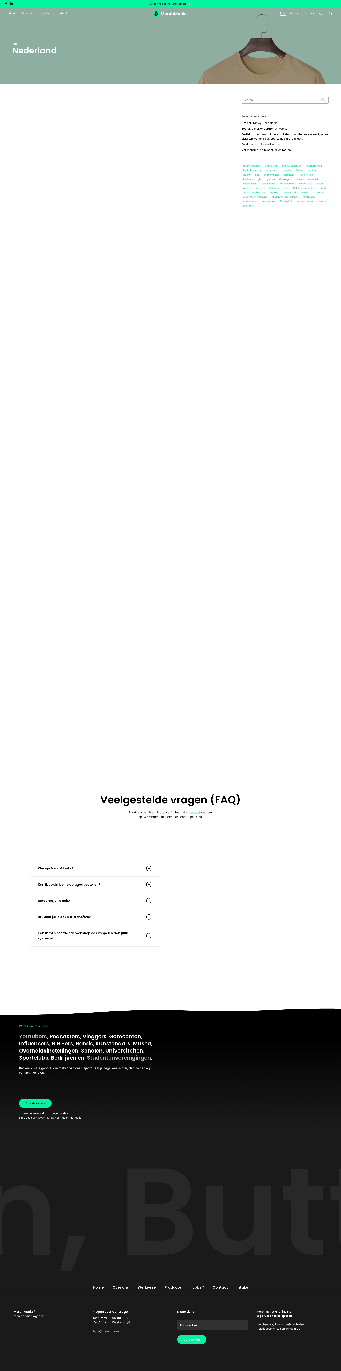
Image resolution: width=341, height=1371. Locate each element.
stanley (274, 192)
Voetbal (322, 201)
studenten (318, 192)
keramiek (313, 179)
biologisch (271, 170)
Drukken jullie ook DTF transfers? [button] (64, 917)
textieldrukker (305, 201)
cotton (313, 170)
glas (260, 179)
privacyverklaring (43, 1117)
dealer (247, 174)
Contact (300, 170)
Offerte (320, 183)
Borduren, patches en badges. (261, 144)
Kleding (22, 235)
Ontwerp (274, 187)
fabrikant (289, 174)
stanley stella (290, 192)
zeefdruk (248, 205)
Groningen (285, 179)
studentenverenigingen (285, 196)
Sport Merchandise (67, 712)
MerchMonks (287, 183)
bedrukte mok (314, 165)
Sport (323, 187)
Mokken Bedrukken (30, 321)
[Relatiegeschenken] (63, 598)
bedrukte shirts (252, 170)
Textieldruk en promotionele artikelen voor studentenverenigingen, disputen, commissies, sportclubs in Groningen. (285, 136)
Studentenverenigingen (119, 1058)
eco (257, 174)
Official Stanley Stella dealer (260, 123)
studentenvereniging (255, 196)
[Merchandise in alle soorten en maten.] (63, 495)
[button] (35, 1103)
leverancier (249, 183)
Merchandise (26, 509)
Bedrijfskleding (252, 165)
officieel (259, 187)
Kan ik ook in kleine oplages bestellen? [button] (69, 884)
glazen (271, 179)
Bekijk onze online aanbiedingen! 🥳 (170, 3)
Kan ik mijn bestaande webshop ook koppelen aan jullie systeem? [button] (83, 936)
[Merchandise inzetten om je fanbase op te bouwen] (63, 702)
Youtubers (33, 1036)
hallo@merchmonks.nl (108, 1331)
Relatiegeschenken (51, 406)
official (247, 187)
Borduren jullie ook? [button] (54, 900)
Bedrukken (271, 165)
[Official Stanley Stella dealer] (63, 184)
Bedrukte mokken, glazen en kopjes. (265, 128)
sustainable (249, 201)
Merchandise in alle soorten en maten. (266, 150)
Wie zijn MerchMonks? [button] (55, 868)
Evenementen (272, 174)
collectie (286, 170)
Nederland (305, 183)
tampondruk (268, 201)
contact (195, 812)
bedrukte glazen (291, 165)
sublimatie (309, 196)
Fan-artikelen (26, 712)
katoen (300, 179)
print (286, 187)
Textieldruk (286, 201)
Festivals (248, 179)
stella (305, 192)
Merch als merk (28, 406)
